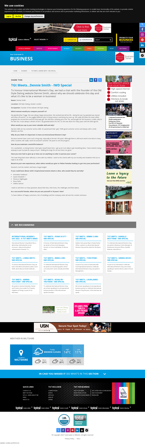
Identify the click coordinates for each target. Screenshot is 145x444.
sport (112, 48)
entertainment (53, 48)
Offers (50, 399)
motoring (123, 48)
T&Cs (78, 439)
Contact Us (27, 391)
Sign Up (50, 397)
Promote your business (82, 395)
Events (50, 393)
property (78, 48)
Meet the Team (27, 393)
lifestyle (39, 48)
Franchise (95, 395)
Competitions (52, 391)
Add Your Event (97, 393)
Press (24, 397)
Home (15, 71)
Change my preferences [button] (33, 16)
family (89, 48)
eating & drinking (24, 48)
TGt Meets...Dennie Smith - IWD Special (43, 71)
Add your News (79, 391)
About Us (26, 399)
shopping (101, 48)
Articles (51, 395)
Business (66, 48)
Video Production (80, 393)
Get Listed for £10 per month (101, 391)
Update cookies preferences (9, 443)
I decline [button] (18, 16)
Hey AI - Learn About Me (30, 395)
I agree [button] (8, 16)
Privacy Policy (69, 439)
